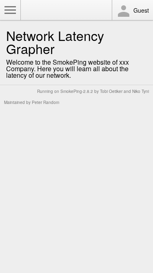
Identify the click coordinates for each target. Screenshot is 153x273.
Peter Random (45, 102)
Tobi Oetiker (111, 91)
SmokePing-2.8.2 (76, 91)
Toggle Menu (10, 10)
